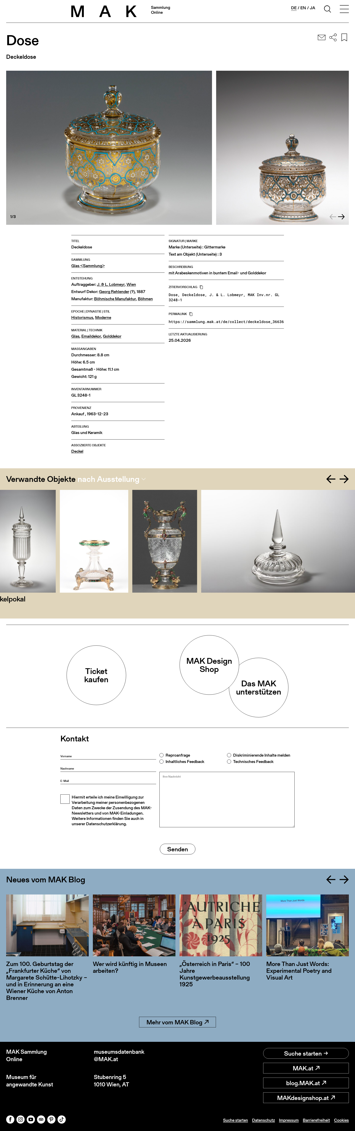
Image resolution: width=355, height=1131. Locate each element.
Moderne (103, 317)
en (303, 7)
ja (312, 7)
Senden (177, 849)
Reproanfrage (178, 755)
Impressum (289, 1120)
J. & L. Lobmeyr (111, 284)
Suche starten (303, 1053)
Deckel (77, 451)
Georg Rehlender (114, 291)
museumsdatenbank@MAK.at (119, 1055)
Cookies (341, 1120)
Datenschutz (263, 1120)
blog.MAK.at (303, 1083)
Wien (131, 284)
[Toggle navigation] (344, 9)
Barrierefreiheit (316, 1120)
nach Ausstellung (108, 479)
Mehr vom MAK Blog (174, 1022)
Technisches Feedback (253, 761)
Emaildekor (91, 336)
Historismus (82, 317)
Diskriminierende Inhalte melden (261, 755)
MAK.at (303, 1068)
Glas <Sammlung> (88, 265)
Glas (75, 336)
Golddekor (112, 336)
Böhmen (145, 298)
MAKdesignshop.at (303, 1097)
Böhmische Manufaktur (115, 298)
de (294, 8)
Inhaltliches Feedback (185, 761)
